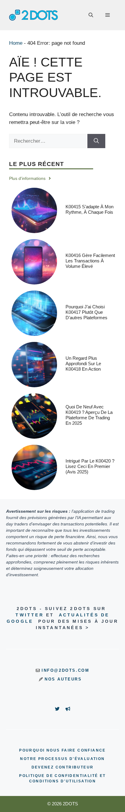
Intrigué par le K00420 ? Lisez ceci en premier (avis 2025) (90, 466)
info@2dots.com (65, 670)
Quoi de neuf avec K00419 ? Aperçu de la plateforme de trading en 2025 (89, 415)
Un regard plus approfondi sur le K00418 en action (83, 364)
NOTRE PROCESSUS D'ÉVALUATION (62, 759)
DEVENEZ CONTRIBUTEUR (63, 767)
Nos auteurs (63, 679)
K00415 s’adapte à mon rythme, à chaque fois (89, 209)
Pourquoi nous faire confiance (62, 750)
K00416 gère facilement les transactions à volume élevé (90, 261)
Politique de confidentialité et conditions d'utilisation (62, 778)
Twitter (29, 614)
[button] (91, 15)
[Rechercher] (96, 141)
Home (15, 43)
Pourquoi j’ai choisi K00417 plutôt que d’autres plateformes (86, 312)
